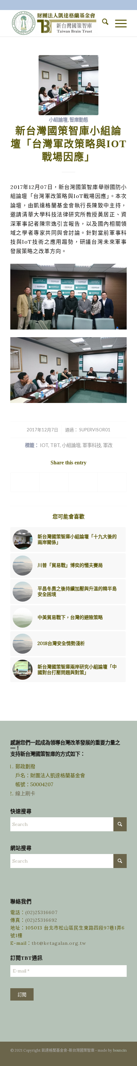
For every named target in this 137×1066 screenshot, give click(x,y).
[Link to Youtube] (122, 1058)
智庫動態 (78, 120)
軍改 (107, 445)
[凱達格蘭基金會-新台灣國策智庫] (56, 23)
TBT (55, 445)
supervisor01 (94, 429)
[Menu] (117, 23)
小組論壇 (58, 120)
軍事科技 (91, 445)
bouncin (120, 1050)
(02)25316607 (41, 912)
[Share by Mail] (112, 482)
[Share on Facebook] (25, 482)
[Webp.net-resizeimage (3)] (68, 85)
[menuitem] (101, 23)
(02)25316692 (41, 920)
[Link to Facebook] (112, 1058)
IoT (44, 445)
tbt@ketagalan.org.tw (59, 943)
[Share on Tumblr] (83, 482)
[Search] (101, 23)
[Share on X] (54, 482)
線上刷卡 (26, 793)
